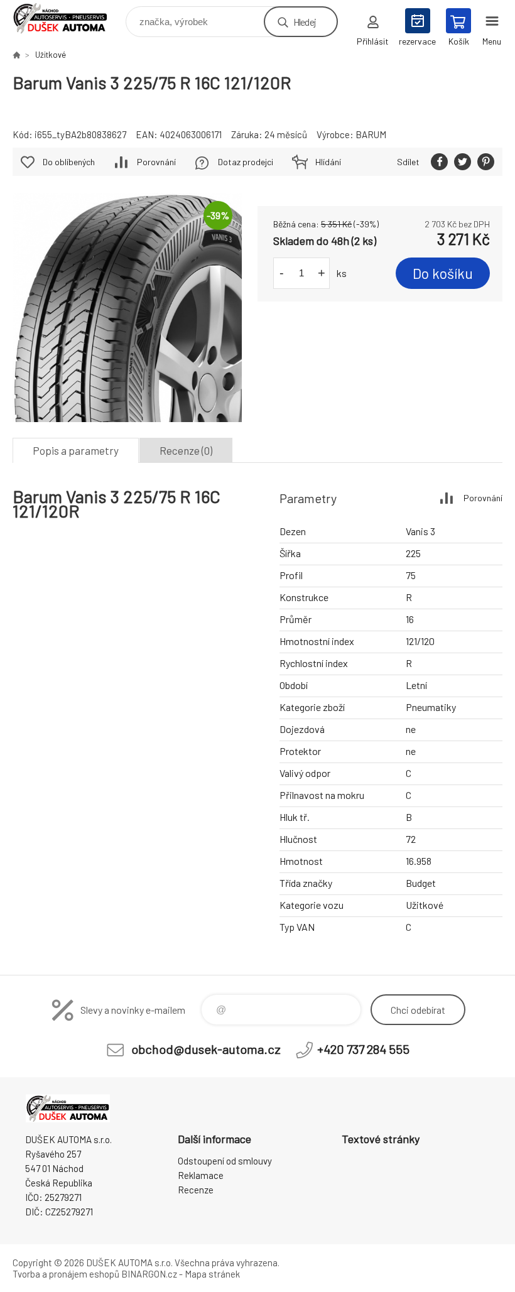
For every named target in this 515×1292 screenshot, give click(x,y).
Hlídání (328, 161)
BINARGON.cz (149, 1273)
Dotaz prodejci (245, 161)
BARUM (370, 134)
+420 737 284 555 (363, 1048)
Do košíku (443, 273)
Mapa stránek (212, 1273)
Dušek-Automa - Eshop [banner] (68, 18)
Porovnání (156, 161)
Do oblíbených (69, 161)
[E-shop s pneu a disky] (16, 54)
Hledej (304, 22)
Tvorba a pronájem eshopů (66, 1273)
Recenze (196, 1189)
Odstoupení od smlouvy (225, 1160)
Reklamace (201, 1175)
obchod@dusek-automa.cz (206, 1048)
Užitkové (50, 55)
